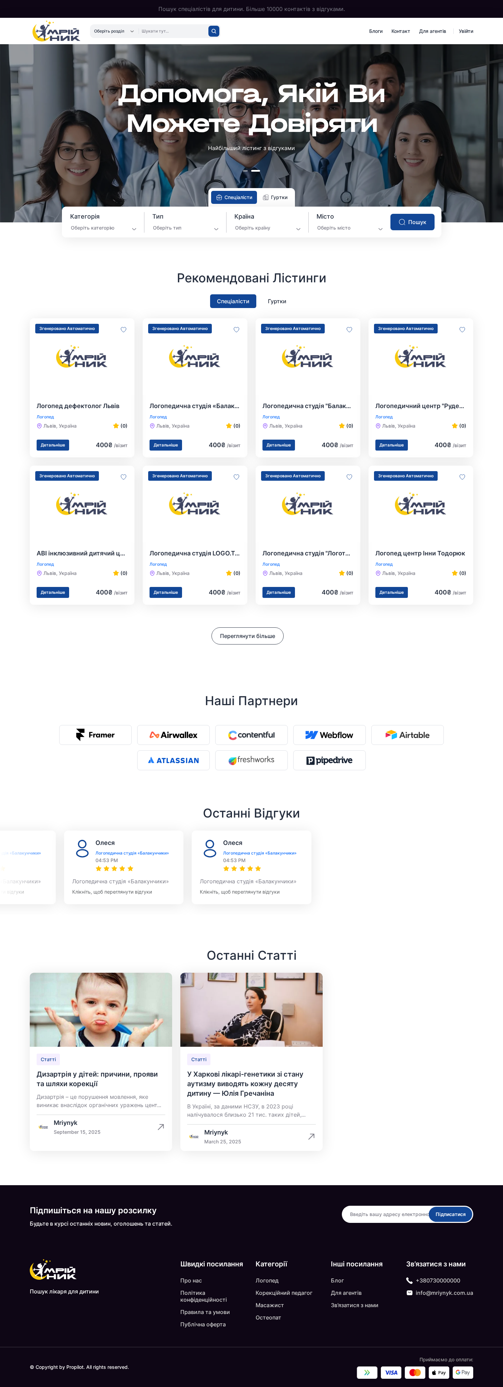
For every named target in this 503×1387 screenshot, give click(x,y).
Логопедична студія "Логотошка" (307, 553)
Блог (337, 1280)
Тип (158, 216)
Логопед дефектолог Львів (78, 405)
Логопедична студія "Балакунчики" (307, 405)
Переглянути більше (247, 636)
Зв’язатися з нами (354, 1305)
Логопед (267, 1280)
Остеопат (268, 1317)
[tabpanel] (251, 222)
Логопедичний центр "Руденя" (420, 405)
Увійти (466, 31)
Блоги (376, 31)
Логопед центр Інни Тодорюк (420, 553)
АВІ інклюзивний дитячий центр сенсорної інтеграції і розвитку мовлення (82, 553)
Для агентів (432, 31)
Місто (325, 216)
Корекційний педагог (284, 1292)
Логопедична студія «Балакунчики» (195, 405)
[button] (247, 171)
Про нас (191, 1280)
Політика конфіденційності (203, 1296)
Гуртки (277, 301)
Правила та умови (205, 1312)
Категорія (85, 216)
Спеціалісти (233, 301)
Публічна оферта (203, 1324)
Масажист (270, 1305)
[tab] (234, 197)
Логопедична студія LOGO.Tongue (195, 553)
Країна (244, 216)
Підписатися (451, 1214)
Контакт (400, 31)
